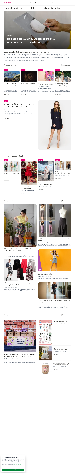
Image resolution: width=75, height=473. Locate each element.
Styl (52, 2)
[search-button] (67, 2)
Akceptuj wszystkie (13, 469)
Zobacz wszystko (66, 65)
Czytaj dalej (7, 118)
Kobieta (44, 2)
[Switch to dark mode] (70, 3)
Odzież (6, 70)
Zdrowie (48, 2)
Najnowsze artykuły (28, 2)
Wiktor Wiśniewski (10, 45)
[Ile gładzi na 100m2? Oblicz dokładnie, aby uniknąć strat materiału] (37, 30)
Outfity (35, 2)
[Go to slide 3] (69, 47)
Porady (9, 35)
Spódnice (39, 2)
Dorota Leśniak (41, 86)
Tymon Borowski (7, 86)
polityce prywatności (17, 464)
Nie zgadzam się (13, 466)
